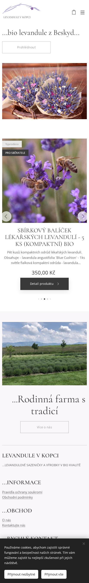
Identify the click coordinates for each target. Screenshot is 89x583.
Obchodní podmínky (17, 497)
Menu (82, 12)
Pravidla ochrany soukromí (22, 492)
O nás (6, 520)
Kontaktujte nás (13, 525)
